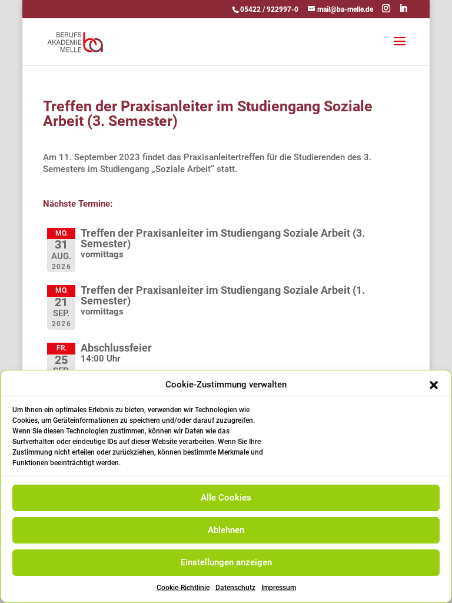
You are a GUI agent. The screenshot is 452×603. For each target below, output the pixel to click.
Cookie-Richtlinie (183, 588)
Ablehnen (226, 530)
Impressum (278, 588)
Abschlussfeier (116, 348)
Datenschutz (235, 588)
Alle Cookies (226, 497)
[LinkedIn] (403, 8)
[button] (434, 385)
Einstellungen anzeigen (226, 562)
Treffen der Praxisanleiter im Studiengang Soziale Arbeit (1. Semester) (223, 295)
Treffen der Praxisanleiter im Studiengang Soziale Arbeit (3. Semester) (223, 238)
